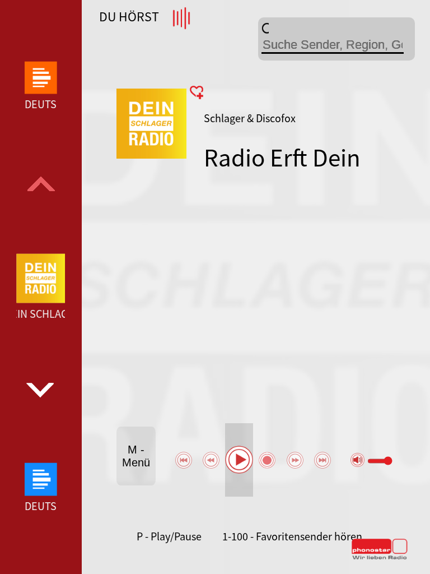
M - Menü (136, 456)
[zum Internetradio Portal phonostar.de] (380, 557)
